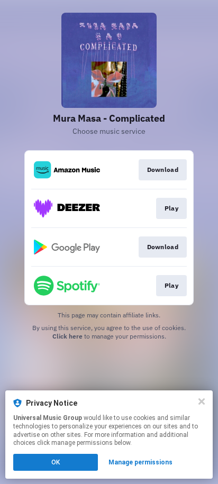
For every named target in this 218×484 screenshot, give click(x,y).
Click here (67, 336)
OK (55, 462)
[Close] (201, 401)
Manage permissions (140, 462)
